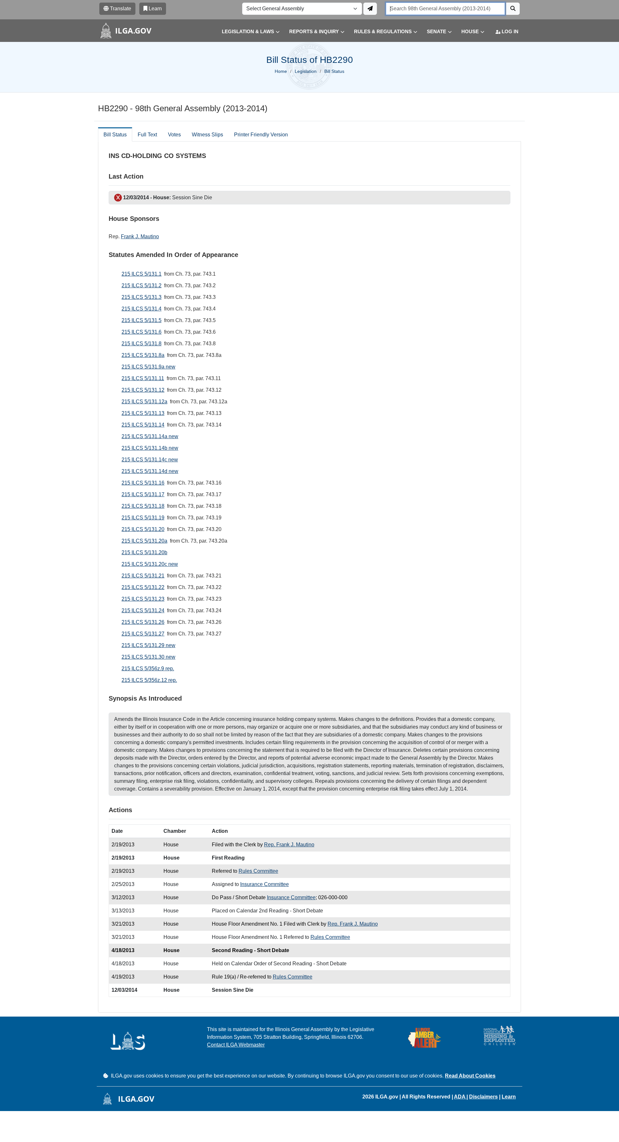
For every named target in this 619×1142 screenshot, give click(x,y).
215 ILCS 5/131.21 (143, 575)
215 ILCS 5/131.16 (143, 483)
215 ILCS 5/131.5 (142, 320)
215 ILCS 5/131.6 (142, 332)
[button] (246, 32)
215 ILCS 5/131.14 (143, 425)
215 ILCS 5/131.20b (144, 552)
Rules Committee (258, 871)
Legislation (306, 71)
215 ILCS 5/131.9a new (148, 366)
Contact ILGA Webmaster (236, 1045)
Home (281, 71)
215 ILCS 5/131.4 (142, 308)
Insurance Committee (264, 884)
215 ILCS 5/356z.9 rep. (148, 668)
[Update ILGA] (370, 9)
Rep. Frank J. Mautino (289, 844)
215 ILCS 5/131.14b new (150, 448)
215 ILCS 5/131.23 (143, 599)
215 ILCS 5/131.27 (143, 633)
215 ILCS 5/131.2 (142, 285)
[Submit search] (513, 9)
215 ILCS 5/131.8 (142, 343)
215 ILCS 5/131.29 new (148, 645)
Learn (509, 1096)
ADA (460, 1096)
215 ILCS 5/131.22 (143, 587)
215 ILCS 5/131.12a (144, 401)
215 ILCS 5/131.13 (143, 413)
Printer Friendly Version (261, 134)
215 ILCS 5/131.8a (143, 355)
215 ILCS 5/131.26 (143, 622)
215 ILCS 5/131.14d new (150, 471)
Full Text (147, 134)
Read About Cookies (470, 1075)
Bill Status (115, 134)
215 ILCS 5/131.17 (143, 494)
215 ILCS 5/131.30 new (148, 657)
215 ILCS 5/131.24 (143, 610)
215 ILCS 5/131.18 (143, 506)
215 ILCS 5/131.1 (142, 274)
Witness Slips (207, 134)
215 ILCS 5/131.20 (143, 529)
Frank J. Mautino (140, 236)
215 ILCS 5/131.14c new (150, 459)
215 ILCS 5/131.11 (143, 378)
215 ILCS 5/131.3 (142, 297)
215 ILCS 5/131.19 (143, 517)
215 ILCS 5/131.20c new (150, 564)
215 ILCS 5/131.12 (143, 390)
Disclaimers (483, 1096)
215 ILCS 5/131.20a (144, 541)
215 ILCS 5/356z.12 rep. (149, 680)
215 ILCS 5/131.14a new (150, 436)
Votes (174, 134)
